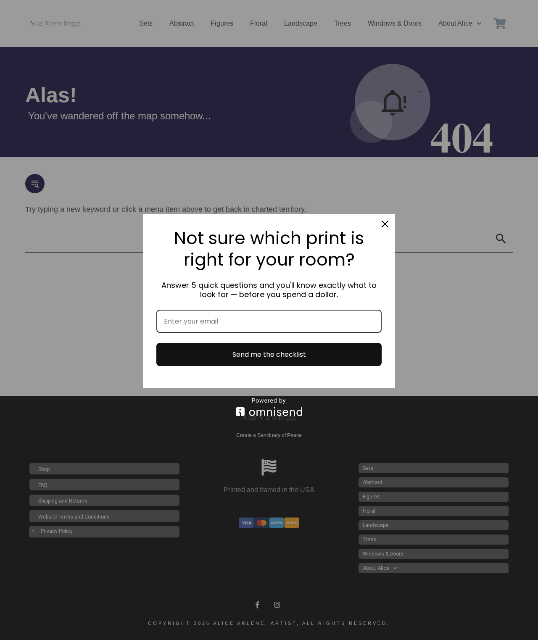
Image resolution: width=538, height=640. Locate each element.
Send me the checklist (269, 354)
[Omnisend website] (269, 407)
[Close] (385, 224)
